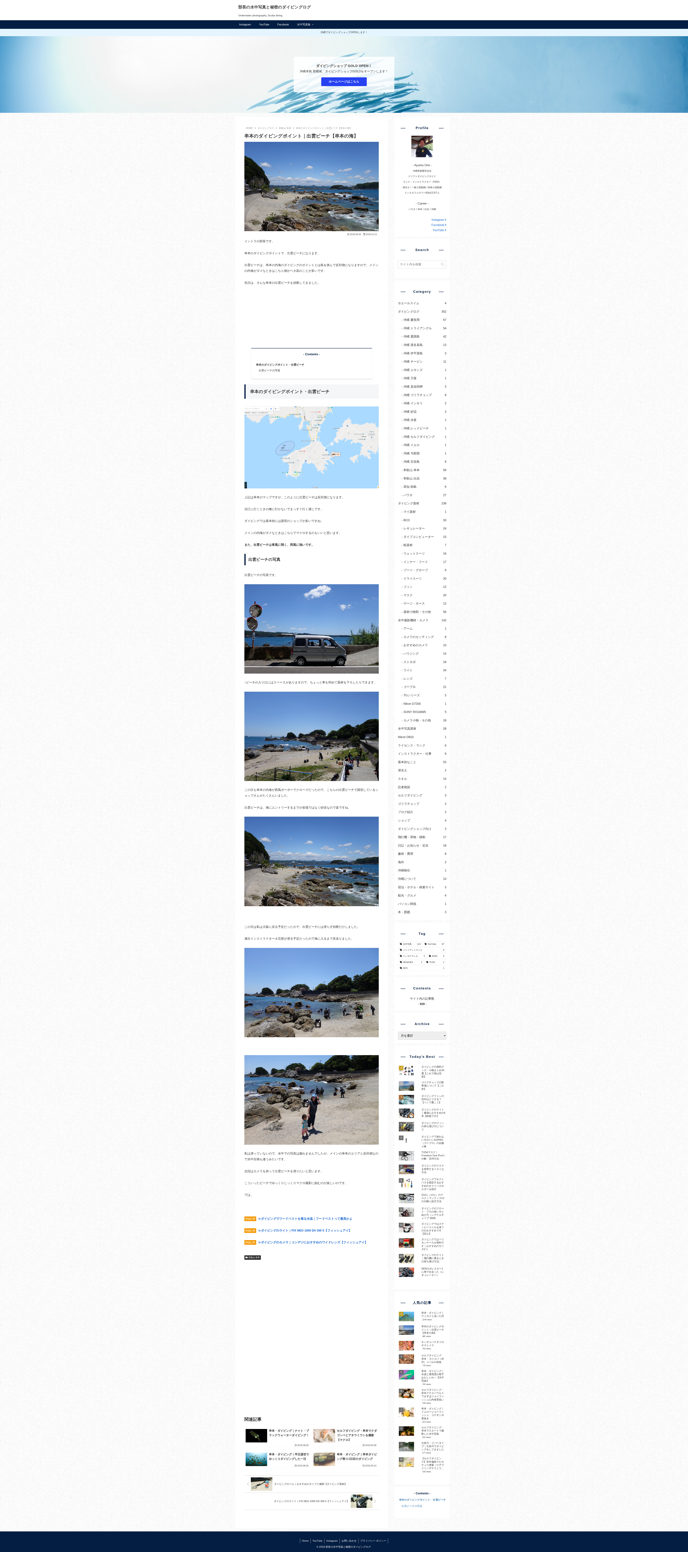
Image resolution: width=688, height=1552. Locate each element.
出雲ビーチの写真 (269, 370)
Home (305, 1540)
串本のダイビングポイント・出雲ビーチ (280, 364)
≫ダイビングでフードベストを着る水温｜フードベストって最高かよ (305, 1218)
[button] (442, 264)
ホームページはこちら (344, 81)
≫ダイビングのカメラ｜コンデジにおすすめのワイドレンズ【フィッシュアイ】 (313, 1242)
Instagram (438, 219)
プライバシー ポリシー (373, 1540)
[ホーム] (249, 128)
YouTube (439, 230)
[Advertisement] (311, 317)
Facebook (438, 224)
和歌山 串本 (254, 1257)
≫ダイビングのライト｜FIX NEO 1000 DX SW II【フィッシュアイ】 (305, 1230)
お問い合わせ (349, 1540)
